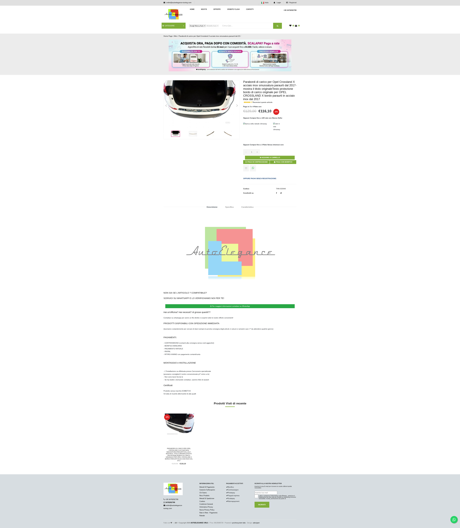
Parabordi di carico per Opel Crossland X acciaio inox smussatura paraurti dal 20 (209, 36)
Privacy (284, 496)
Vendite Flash (233, 9)
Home (192, 9)
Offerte (217, 9)
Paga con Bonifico (284, 162)
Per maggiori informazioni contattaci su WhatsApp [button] (231, 306)
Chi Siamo (203, 493)
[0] (291, 26)
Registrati (292, 2)
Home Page (168, 36)
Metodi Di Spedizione (206, 498)
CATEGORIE (169, 26)
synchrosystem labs (239, 523)
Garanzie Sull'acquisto (207, 490)
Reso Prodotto (204, 495)
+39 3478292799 (171, 499)
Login (278, 2)
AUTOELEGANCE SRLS (199, 523)
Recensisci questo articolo (262, 102)
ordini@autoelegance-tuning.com (178, 2)
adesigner (256, 523)
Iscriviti (262, 505)
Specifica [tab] (229, 207)
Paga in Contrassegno (257, 162)
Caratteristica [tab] (247, 207)
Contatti (250, 9)
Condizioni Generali (206, 504)
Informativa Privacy (206, 507)
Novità (204, 9)
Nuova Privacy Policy (206, 510)
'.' (164, 415)
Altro (175, 36)
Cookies (202, 501)
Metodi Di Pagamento (206, 487)
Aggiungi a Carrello (270, 157)
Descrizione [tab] (212, 207)
